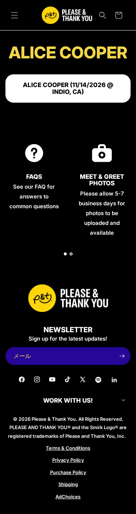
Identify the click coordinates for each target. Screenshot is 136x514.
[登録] (122, 356)
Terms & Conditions (68, 448)
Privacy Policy (68, 460)
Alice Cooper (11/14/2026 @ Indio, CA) (68, 88)
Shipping (68, 484)
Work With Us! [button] (68, 400)
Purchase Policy (68, 472)
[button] (14, 15)
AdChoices (68, 496)
